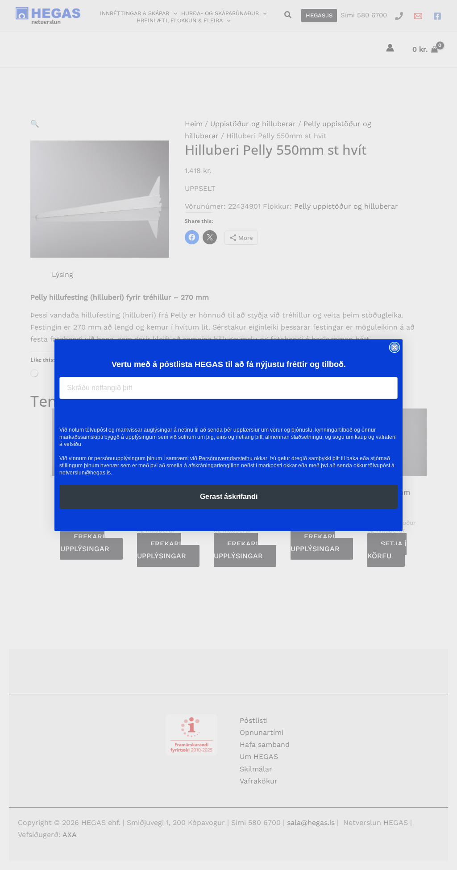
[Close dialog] (394, 347)
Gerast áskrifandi (229, 496)
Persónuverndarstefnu (226, 458)
